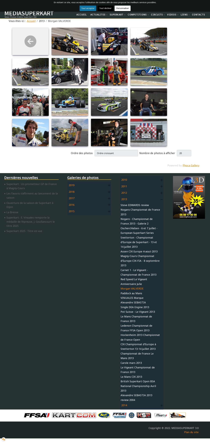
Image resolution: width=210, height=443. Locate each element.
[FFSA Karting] (120, 415)
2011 (124, 186)
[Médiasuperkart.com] (178, 415)
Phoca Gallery (191, 165)
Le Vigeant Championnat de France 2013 (138, 370)
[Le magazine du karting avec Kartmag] (105, 415)
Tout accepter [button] (87, 8)
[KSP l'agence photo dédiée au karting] (145, 415)
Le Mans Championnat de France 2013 (136, 319)
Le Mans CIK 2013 (131, 376)
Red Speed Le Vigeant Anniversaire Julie (134, 281)
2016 (71, 204)
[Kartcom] (75, 415)
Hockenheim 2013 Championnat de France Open (140, 337)
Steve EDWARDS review (135, 205)
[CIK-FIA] (132, 415)
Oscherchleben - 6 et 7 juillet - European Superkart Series (139, 231)
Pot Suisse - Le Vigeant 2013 (138, 311)
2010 (124, 179)
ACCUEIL (81, 14)
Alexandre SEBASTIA (133, 302)
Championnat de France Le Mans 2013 (137, 356)
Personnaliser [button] (122, 8)
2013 (124, 199)
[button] (109, 185)
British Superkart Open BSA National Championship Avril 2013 (138, 386)
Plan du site (191, 432)
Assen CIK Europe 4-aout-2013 (139, 251)
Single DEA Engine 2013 (135, 307)
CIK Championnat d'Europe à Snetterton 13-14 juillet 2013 (138, 346)
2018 (71, 191)
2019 (71, 185)
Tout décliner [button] (105, 8)
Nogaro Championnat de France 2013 (140, 212)
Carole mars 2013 (131, 363)
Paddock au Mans (131, 293)
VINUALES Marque (132, 298)
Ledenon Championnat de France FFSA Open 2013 (136, 328)
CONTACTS (198, 14)
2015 (71, 211)
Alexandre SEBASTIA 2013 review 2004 (136, 397)
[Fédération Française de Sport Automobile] (37, 415)
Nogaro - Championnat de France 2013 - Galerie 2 (137, 221)
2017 (71, 198)
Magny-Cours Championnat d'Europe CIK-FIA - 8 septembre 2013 (140, 260)
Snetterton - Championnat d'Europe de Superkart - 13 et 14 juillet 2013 (139, 242)
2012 (124, 192)
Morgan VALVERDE (132, 288)
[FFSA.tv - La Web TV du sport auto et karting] (161, 415)
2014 (124, 405)
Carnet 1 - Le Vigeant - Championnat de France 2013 (138, 272)
